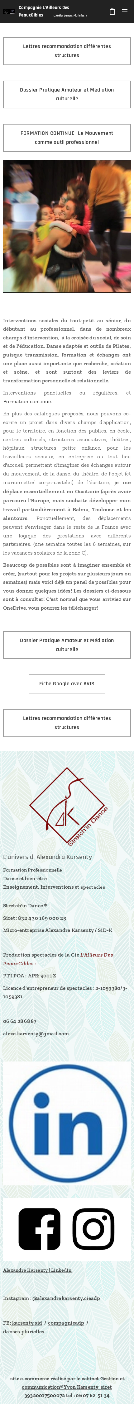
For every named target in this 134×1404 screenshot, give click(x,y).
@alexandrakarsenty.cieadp (66, 1298)
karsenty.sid (26, 1323)
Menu (124, 11)
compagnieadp (66, 1323)
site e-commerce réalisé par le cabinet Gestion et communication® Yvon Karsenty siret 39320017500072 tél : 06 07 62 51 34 (67, 1386)
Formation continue (27, 401)
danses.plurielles (23, 1331)
